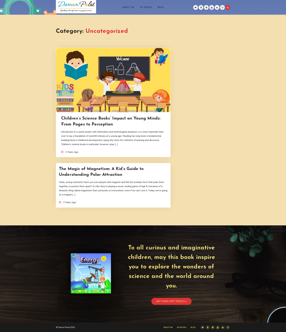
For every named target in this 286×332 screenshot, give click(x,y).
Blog (161, 7)
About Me (128, 7)
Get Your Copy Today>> (171, 301)
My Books (146, 7)
